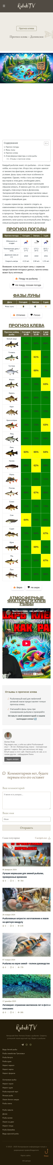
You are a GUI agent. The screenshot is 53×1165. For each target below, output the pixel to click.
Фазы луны (10, 150)
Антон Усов (9, 742)
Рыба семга (7, 1103)
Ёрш (11, 569)
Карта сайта (25, 1155)
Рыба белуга (7, 1057)
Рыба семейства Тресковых (13, 1053)
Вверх (46, 1156)
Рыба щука (6, 1061)
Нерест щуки (7, 1088)
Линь (12, 447)
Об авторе (26, 1161)
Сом (11, 515)
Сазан (11, 502)
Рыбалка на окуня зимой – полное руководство (26, 963)
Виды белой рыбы (9, 1049)
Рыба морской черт (10, 1092)
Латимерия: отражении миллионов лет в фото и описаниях (26, 1007)
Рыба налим (7, 1118)
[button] (45, 143)
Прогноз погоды (12, 147)
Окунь (11, 474)
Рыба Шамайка (8, 1130)
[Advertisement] (26, 115)
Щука (12, 542)
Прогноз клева (26, 28)
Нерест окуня (7, 1084)
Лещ (12, 434)
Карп (12, 407)
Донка (4, 1114)
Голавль (12, 352)
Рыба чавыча (7, 1110)
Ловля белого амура (10, 1099)
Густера (12, 366)
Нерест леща (7, 1126)
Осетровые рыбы (9, 1080)
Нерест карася (8, 1065)
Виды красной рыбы (10, 1134)
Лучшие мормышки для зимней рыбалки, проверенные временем (23, 875)
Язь (11, 556)
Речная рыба (7, 1096)
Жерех (11, 379)
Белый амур (12, 339)
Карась (12, 393)
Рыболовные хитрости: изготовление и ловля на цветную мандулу (25, 920)
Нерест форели (8, 1073)
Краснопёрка (12, 420)
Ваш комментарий (13, 788)
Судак (11, 529)
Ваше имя (8, 813)
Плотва (12, 488)
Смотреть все (41, 838)
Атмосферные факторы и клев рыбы (21, 156)
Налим (11, 461)
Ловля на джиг (8, 1122)
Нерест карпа (7, 1069)
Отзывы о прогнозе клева (20, 159)
